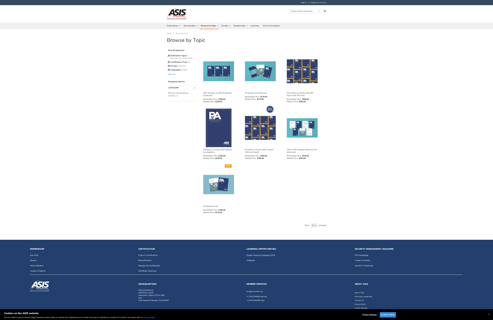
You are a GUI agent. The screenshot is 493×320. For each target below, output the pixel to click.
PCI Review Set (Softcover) (256, 93)
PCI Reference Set (210, 206)
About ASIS (359, 292)
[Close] (489, 314)
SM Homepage (361, 255)
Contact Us (359, 300)
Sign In (304, 2)
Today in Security (362, 260)
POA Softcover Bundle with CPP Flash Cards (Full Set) (300, 94)
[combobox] (306, 11)
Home (169, 33)
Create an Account (318, 2)
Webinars (250, 260)
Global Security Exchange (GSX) (260, 255)
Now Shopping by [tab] (176, 50)
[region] (246, 314)
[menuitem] (173, 26)
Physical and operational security (178, 94)
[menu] (246, 26)
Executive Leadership (363, 296)
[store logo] (176, 14)
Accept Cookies (388, 314)
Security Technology (364, 265)
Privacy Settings (369, 314)
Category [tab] (173, 88)
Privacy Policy (360, 304)
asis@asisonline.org (254, 291)
